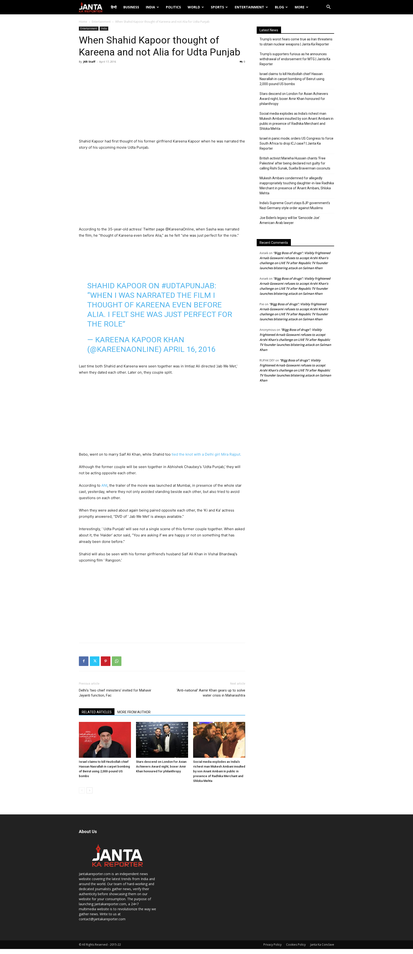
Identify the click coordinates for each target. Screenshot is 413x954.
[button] (328, 7)
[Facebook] (83, 661)
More (299, 7)
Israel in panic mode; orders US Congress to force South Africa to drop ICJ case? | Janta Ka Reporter (296, 143)
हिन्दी (114, 7)
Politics (173, 7)
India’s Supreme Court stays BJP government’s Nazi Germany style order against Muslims (295, 205)
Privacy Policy (272, 945)
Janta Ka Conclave (322, 945)
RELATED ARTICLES (97, 712)
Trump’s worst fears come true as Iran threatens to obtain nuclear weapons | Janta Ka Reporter (296, 41)
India (150, 7)
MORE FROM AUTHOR (134, 712)
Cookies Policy (296, 945)
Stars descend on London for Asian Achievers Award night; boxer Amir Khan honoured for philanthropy (161, 766)
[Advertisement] (162, 102)
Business (131, 7)
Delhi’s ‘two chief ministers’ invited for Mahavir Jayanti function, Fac (115, 693)
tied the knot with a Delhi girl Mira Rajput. (206, 454)
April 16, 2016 (189, 349)
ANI (103, 485)
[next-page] (89, 790)
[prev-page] (82, 790)
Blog (279, 7)
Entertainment (249, 7)
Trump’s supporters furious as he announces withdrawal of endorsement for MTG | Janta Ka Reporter (295, 59)
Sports (217, 7)
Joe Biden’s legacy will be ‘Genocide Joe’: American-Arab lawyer (290, 220)
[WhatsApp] (116, 661)
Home (83, 22)
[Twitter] (94, 661)
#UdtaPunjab (187, 285)
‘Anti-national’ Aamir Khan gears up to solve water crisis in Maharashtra (211, 693)
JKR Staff (89, 61)
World (194, 7)
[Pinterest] (105, 661)
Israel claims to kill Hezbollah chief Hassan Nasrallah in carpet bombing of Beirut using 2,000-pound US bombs (292, 79)
